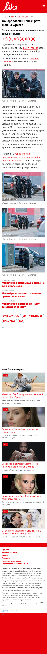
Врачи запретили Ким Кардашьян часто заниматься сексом (22, 497)
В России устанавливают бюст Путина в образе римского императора (21, 532)
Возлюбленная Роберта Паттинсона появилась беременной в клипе (20, 465)
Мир (12, 16)
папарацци (9, 320)
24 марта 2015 (22, 16)
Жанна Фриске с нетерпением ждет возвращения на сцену (20, 305)
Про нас (5, 549)
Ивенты (5, 555)
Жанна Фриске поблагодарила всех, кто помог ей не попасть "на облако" (21, 157)
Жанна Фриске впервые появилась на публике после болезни (21, 295)
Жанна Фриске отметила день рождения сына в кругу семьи (23, 284)
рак (21, 320)
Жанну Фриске (30, 47)
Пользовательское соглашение (15, 563)
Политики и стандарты (11, 561)
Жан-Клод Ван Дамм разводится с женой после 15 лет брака (23, 396)
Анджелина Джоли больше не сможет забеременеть (21, 430)
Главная (5, 16)
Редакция (6, 558)
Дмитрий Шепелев (33, 315)
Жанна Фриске (11, 315)
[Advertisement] (23, 347)
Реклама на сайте (9, 552)
